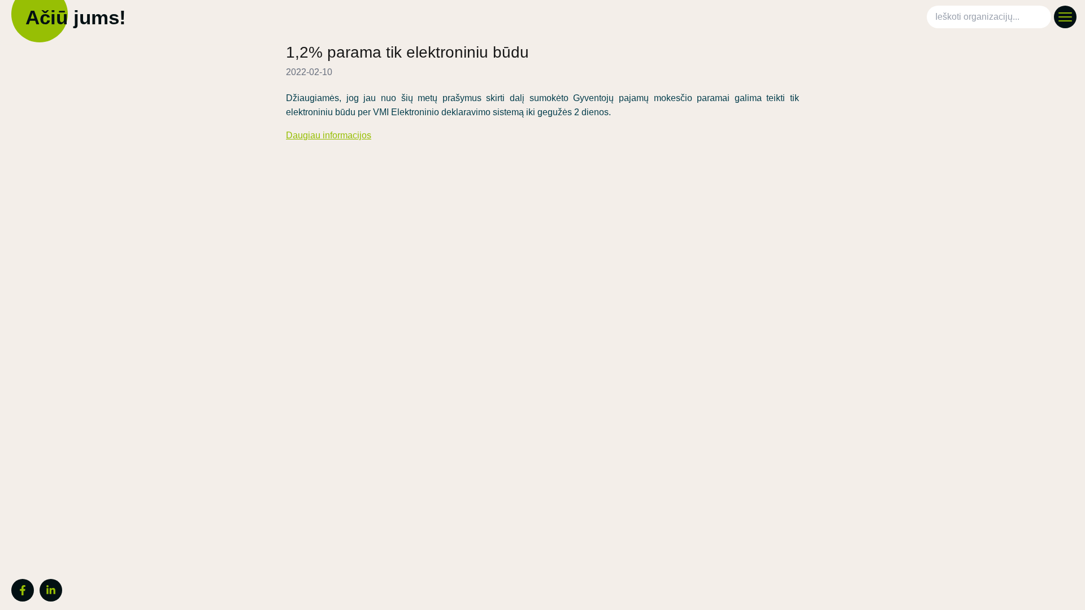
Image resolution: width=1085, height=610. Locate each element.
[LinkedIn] (51, 590)
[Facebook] (22, 590)
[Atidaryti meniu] (1065, 17)
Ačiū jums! (73, 17)
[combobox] (991, 17)
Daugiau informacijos (328, 135)
